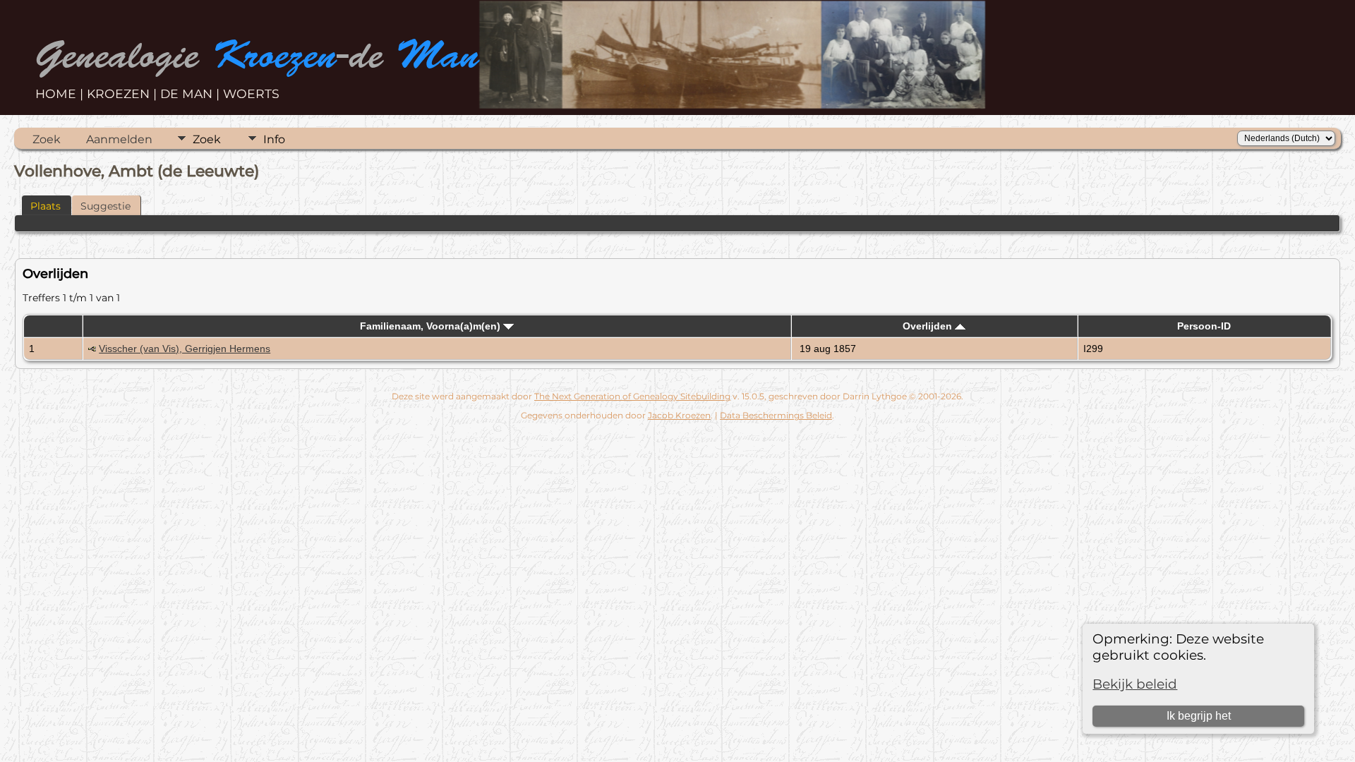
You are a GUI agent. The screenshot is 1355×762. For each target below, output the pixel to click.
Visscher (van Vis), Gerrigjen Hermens (184, 348)
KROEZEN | (123, 93)
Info (274, 139)
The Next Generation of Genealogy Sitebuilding (632, 396)
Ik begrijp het (1199, 716)
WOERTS (251, 93)
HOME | (61, 93)
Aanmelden (119, 139)
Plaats (45, 206)
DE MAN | (191, 93)
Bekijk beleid (1134, 684)
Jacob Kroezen (679, 415)
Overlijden (929, 326)
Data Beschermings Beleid (776, 415)
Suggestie (105, 206)
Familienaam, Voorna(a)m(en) (431, 326)
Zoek (46, 139)
